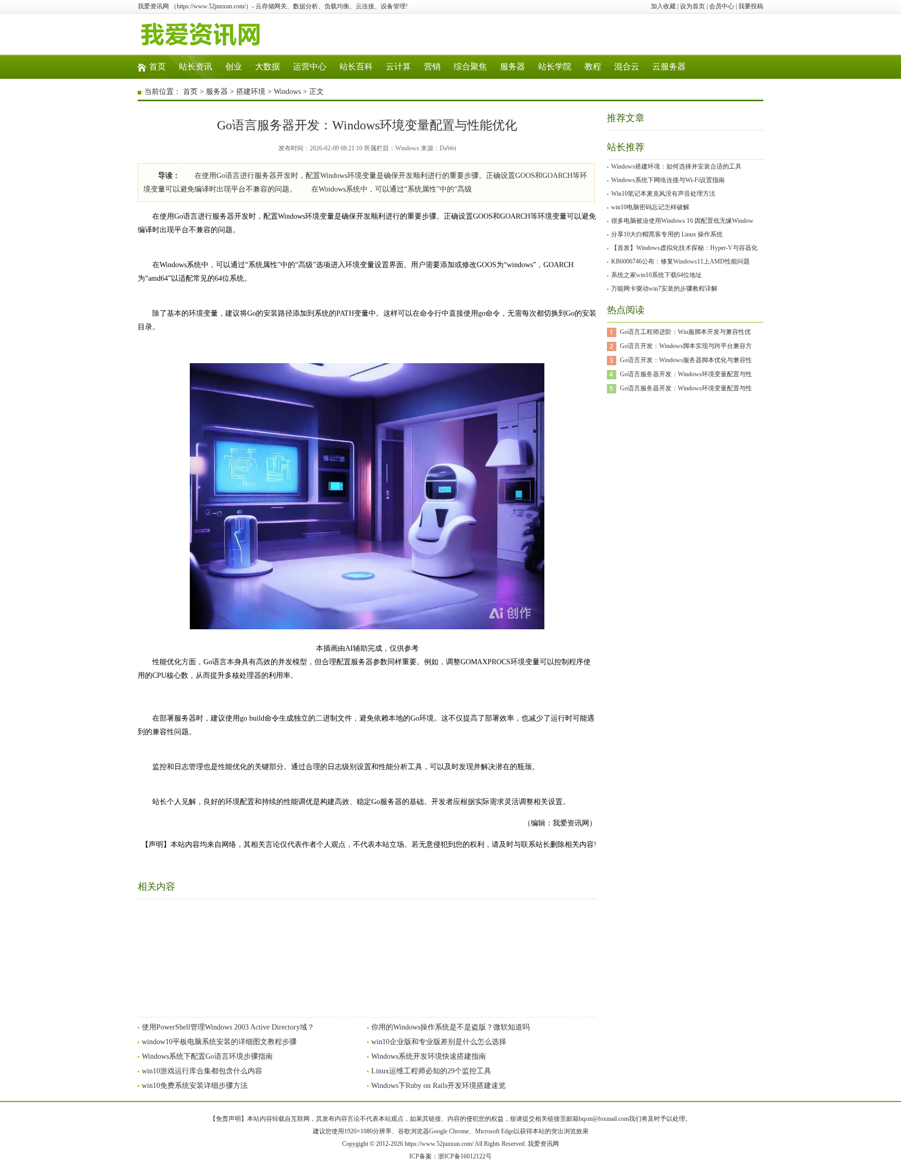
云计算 (398, 66)
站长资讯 (195, 66)
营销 (432, 66)
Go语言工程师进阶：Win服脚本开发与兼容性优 (685, 332)
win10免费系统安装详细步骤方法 (195, 1086)
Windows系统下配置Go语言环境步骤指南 (207, 1056)
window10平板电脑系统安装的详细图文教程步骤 (219, 1042)
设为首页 (692, 6)
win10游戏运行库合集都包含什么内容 (202, 1071)
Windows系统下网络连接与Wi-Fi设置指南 (668, 180)
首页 (157, 66)
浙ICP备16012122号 (465, 1156)
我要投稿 (750, 6)
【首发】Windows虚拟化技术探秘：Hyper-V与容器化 (684, 248)
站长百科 (356, 66)
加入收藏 (663, 6)
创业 (233, 66)
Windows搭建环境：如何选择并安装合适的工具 (676, 166)
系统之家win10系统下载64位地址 (656, 275)
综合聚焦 (470, 66)
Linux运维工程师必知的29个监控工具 (431, 1071)
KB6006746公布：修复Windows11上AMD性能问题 (680, 261)
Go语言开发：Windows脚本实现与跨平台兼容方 (686, 346)
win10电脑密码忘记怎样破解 (650, 207)
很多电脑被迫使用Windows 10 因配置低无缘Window (682, 220)
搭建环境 (250, 91)
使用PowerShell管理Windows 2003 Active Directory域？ (228, 1027)
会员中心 (721, 6)
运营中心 (309, 66)
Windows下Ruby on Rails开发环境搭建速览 (438, 1086)
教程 (593, 66)
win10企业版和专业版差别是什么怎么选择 (438, 1042)
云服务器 (669, 66)
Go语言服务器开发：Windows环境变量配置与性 (686, 374)
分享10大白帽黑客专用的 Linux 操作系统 (667, 234)
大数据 (267, 66)
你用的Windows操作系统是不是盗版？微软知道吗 (450, 1027)
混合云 (626, 66)
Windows (287, 91)
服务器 (512, 66)
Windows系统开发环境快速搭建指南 (428, 1056)
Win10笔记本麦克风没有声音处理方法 (663, 193)
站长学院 (554, 66)
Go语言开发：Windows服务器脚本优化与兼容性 (686, 360)
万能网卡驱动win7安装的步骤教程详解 (664, 288)
